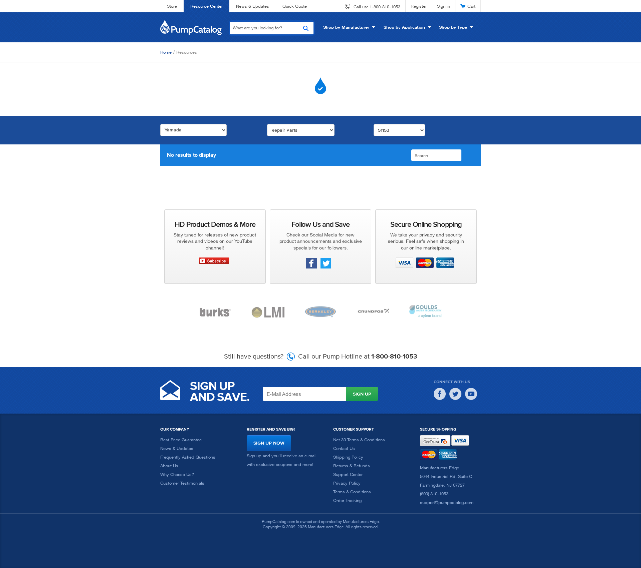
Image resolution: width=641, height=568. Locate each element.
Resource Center (206, 6)
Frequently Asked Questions (187, 457)
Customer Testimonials (182, 483)
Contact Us (344, 448)
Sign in (443, 6)
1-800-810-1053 (385, 6)
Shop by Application (404, 27)
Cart (471, 6)
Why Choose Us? (177, 474)
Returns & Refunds (351, 465)
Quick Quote (294, 6)
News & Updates (252, 6)
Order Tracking (347, 500)
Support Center (348, 474)
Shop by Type (453, 27)
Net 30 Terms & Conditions (359, 439)
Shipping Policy (348, 457)
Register (419, 6)
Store (172, 6)
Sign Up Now (268, 443)
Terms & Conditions (352, 491)
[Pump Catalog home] (191, 27)
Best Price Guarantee (181, 439)
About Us (169, 465)
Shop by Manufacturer (346, 27)
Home (166, 52)
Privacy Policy (347, 483)
